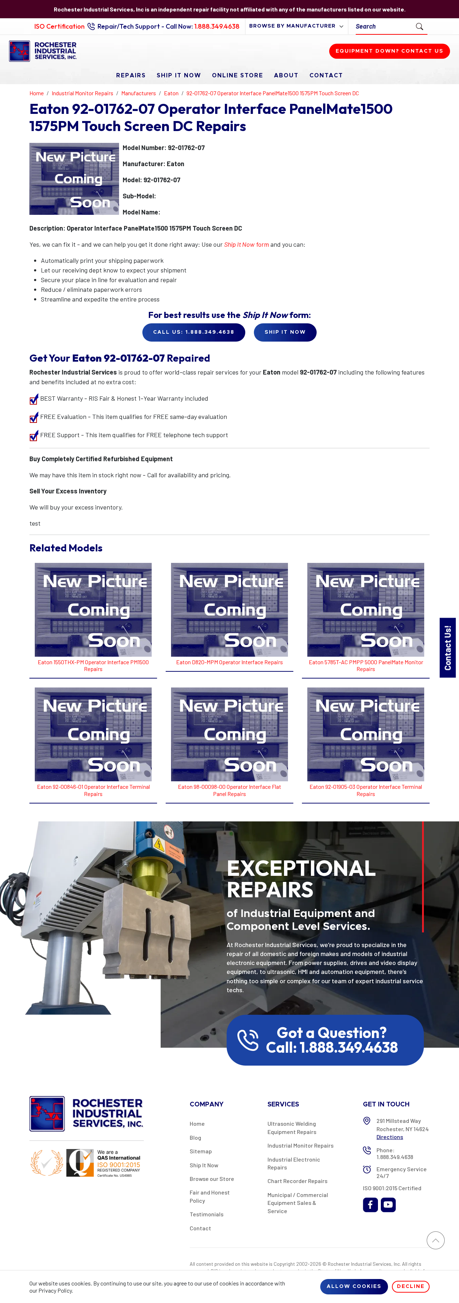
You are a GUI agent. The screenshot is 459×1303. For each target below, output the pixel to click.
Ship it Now (285, 332)
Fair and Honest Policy (210, 1196)
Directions (390, 1136)
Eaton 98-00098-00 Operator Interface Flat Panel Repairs (229, 790)
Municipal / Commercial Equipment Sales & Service (298, 1202)
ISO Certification (59, 26)
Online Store (237, 75)
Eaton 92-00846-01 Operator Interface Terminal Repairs (93, 790)
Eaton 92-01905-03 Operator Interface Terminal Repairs (365, 790)
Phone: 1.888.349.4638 (395, 1153)
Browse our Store (212, 1178)
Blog (195, 1137)
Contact (326, 75)
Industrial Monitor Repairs (300, 1145)
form (246, 244)
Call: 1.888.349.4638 (332, 1047)
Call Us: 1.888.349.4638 (194, 332)
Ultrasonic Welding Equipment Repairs (292, 1127)
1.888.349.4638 (217, 26)
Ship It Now (179, 75)
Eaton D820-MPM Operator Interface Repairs (229, 661)
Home (197, 1123)
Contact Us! (447, 647)
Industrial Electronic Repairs (294, 1163)
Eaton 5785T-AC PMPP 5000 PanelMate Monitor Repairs (366, 665)
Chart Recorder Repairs (297, 1180)
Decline (411, 1286)
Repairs (131, 75)
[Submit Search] (419, 26)
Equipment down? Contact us (390, 51)
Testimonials (206, 1214)
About (286, 75)
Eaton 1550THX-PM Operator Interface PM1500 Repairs (93, 665)
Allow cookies (354, 1286)
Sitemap (201, 1151)
